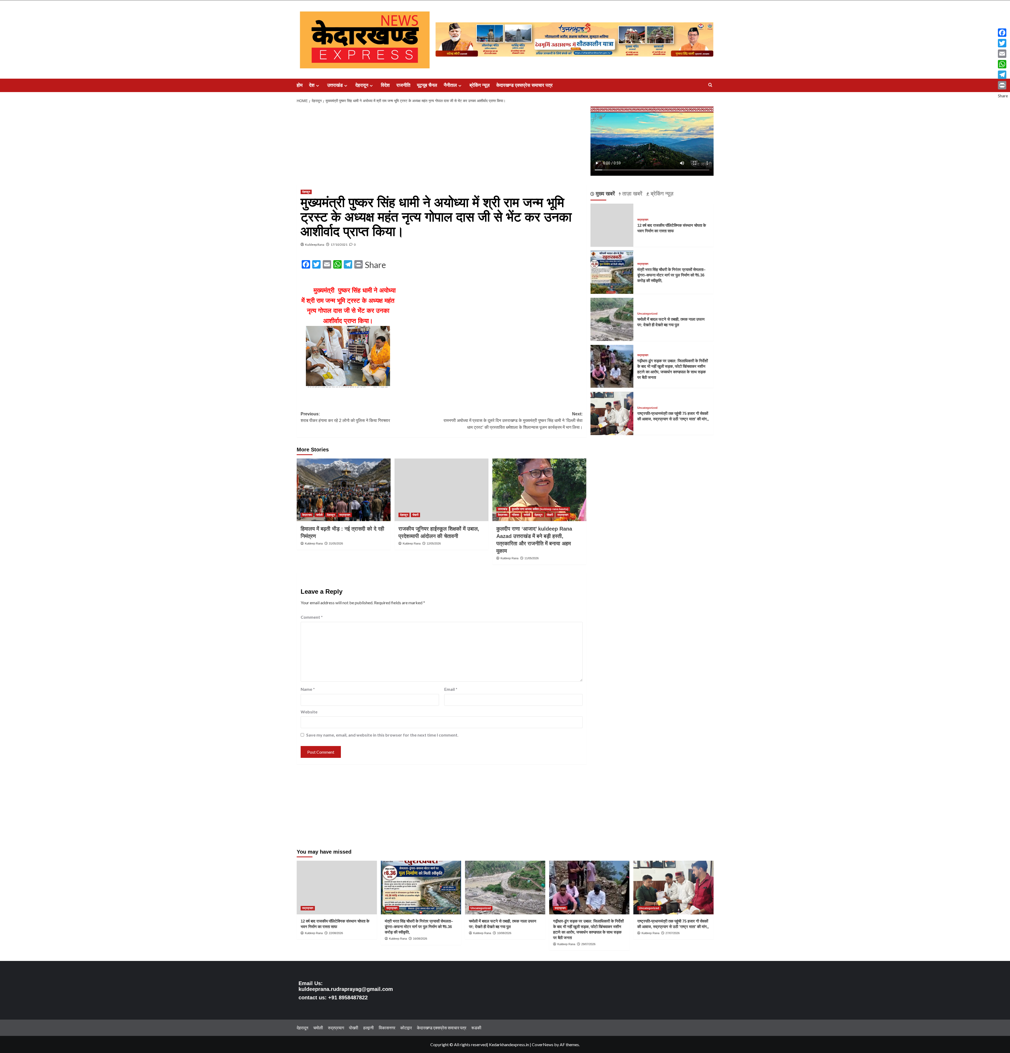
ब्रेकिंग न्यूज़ (479, 85)
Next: (513, 421)
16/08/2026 (420, 938)
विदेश (385, 85)
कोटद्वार (406, 1027)
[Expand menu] (318, 85)
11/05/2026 (531, 558)
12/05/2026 (434, 543)
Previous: (345, 417)
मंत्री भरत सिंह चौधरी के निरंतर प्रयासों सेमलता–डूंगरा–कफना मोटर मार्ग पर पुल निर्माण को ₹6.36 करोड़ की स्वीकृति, (671, 275)
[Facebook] (1003, 32)
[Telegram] (1003, 74)
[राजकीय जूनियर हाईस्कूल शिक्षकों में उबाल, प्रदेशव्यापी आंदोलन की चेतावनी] (441, 490)
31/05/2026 (336, 543)
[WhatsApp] (1003, 64)
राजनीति (403, 85)
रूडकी (476, 1027)
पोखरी (415, 514)
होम (299, 85)
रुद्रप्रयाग (344, 514)
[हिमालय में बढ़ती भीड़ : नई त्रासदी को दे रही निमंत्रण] (344, 490)
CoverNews (542, 1044)
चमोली (319, 514)
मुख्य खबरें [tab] (604, 194)
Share (375, 265)
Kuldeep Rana (314, 244)
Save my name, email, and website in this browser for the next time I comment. (382, 734)
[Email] (1003, 53)
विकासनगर (387, 1027)
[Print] (1003, 85)
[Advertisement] (442, 145)
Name (308, 689)
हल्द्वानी (368, 1027)
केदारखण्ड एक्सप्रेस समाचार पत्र (524, 85)
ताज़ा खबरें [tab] (631, 194)
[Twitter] (1003, 43)
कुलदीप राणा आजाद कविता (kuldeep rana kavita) (540, 509)
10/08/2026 (504, 933)
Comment (312, 616)
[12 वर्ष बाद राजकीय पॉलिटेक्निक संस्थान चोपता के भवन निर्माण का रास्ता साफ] (337, 887)
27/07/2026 (672, 933)
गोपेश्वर (515, 514)
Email (450, 689)
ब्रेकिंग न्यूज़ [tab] (661, 194)
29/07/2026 (588, 944)
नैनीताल (450, 85)
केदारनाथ (307, 514)
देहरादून (361, 85)
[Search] (710, 85)
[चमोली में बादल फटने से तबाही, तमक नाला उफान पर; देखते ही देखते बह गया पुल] (612, 318)
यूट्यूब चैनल (427, 85)
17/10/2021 (339, 244)
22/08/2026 (336, 933)
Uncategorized (647, 314)
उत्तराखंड (335, 85)
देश (312, 85)
